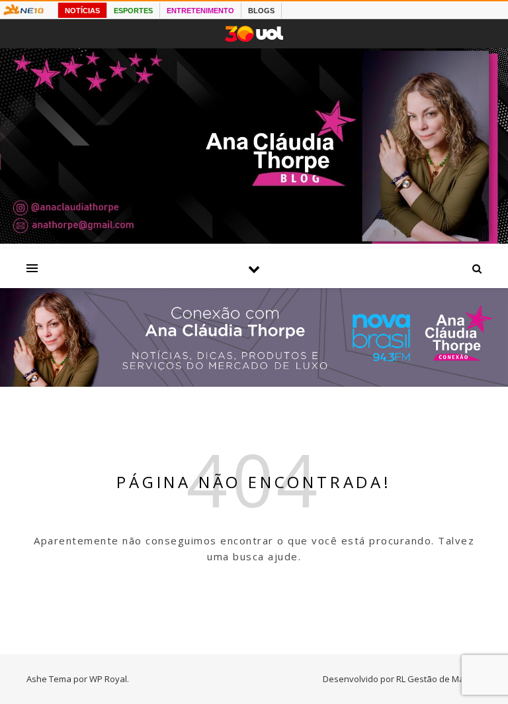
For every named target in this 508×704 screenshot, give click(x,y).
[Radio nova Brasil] (254, 382)
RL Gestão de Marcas (439, 679)
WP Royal (108, 679)
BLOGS (261, 11)
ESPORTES (133, 11)
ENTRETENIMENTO (200, 11)
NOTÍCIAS (82, 11)
